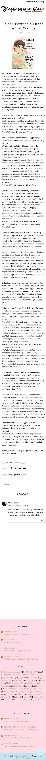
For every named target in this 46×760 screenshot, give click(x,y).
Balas (43, 521)
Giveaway (38, 691)
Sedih (38, 686)
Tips (21, 677)
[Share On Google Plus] (25, 468)
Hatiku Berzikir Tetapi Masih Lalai (17, 651)
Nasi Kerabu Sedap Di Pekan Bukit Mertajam (21, 730)
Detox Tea (38, 697)
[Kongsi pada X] (16, 468)
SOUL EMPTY (32, 672)
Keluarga (9, 694)
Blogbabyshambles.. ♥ (22, 756)
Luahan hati (29, 675)
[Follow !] (30, 3)
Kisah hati (32, 683)
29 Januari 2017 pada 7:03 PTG (18, 506)
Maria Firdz (13, 503)
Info (41, 675)
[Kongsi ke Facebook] (11, 468)
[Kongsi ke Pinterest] (20, 468)
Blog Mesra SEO (16, 683)
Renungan (10, 677)
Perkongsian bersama (17, 474)
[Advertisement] (23, 585)
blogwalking (18, 686)
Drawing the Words (12, 719)
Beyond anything (11, 656)
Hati (30, 686)
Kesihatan (32, 677)
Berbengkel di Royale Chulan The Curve (19, 738)
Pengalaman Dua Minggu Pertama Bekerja (20, 634)
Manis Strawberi (11, 743)
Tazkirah (31, 680)
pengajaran (24, 691)
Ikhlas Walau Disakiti (12, 642)
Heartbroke (10, 689)
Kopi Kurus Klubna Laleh (30, 689)
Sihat (17, 697)
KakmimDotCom (10, 735)
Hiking (20, 694)
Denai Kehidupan (10, 648)
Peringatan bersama (10, 675)
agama (27, 697)
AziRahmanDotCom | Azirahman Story (20, 727)
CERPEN (5, 686)
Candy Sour (9, 640)
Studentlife (6, 697)
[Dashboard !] (38, 3)
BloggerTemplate (23, 758)
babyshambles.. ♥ (11, 631)
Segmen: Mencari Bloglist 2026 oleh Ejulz (20, 746)
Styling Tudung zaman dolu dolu (16, 721)
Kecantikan (10, 691)
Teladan (4, 680)
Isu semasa (18, 680)
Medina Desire (33, 694)
